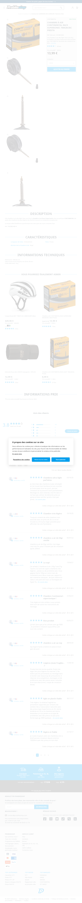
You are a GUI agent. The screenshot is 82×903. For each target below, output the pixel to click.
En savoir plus (17, 454)
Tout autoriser (61, 459)
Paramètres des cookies (21, 459)
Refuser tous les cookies (41, 459)
